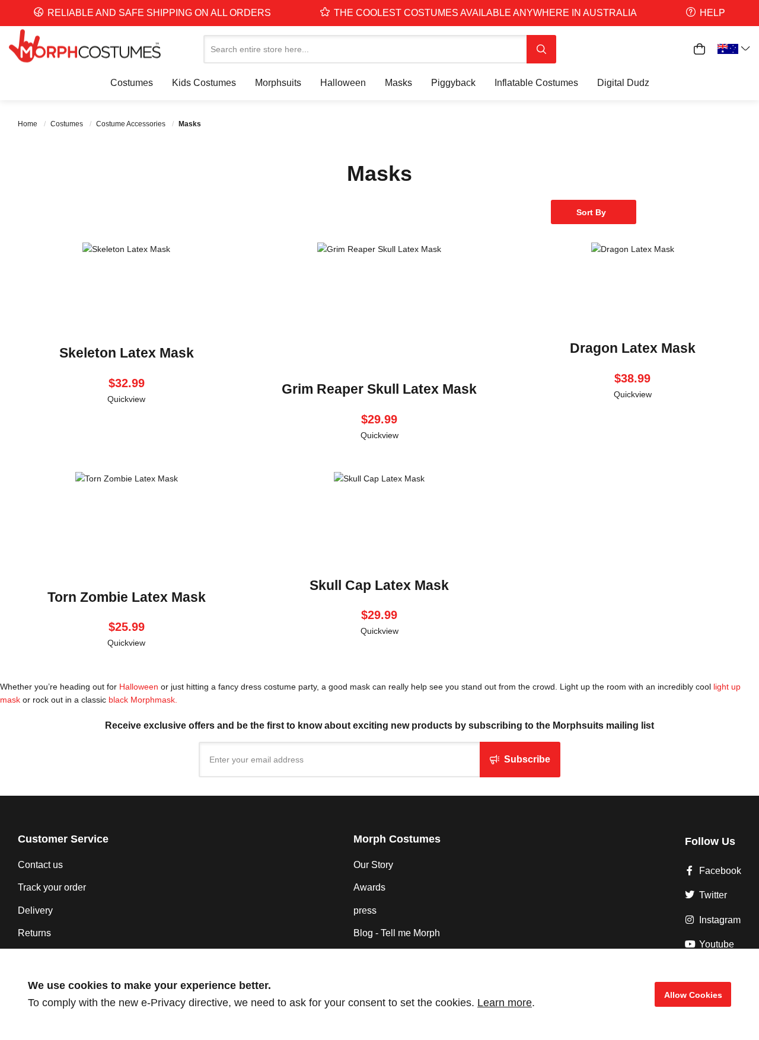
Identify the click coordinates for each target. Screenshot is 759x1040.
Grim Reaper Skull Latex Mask (379, 389)
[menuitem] (131, 83)
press (365, 910)
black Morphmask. (143, 699)
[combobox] (365, 49)
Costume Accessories (131, 124)
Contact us (40, 865)
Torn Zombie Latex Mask (126, 597)
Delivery (35, 910)
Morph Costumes (397, 839)
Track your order (52, 887)
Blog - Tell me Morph (396, 933)
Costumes (67, 124)
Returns (34, 933)
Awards (369, 887)
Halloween (138, 686)
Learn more (504, 1003)
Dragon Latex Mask (633, 348)
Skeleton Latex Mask (126, 353)
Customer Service (63, 839)
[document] (379, 994)
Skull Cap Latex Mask (379, 585)
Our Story (373, 865)
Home (28, 124)
